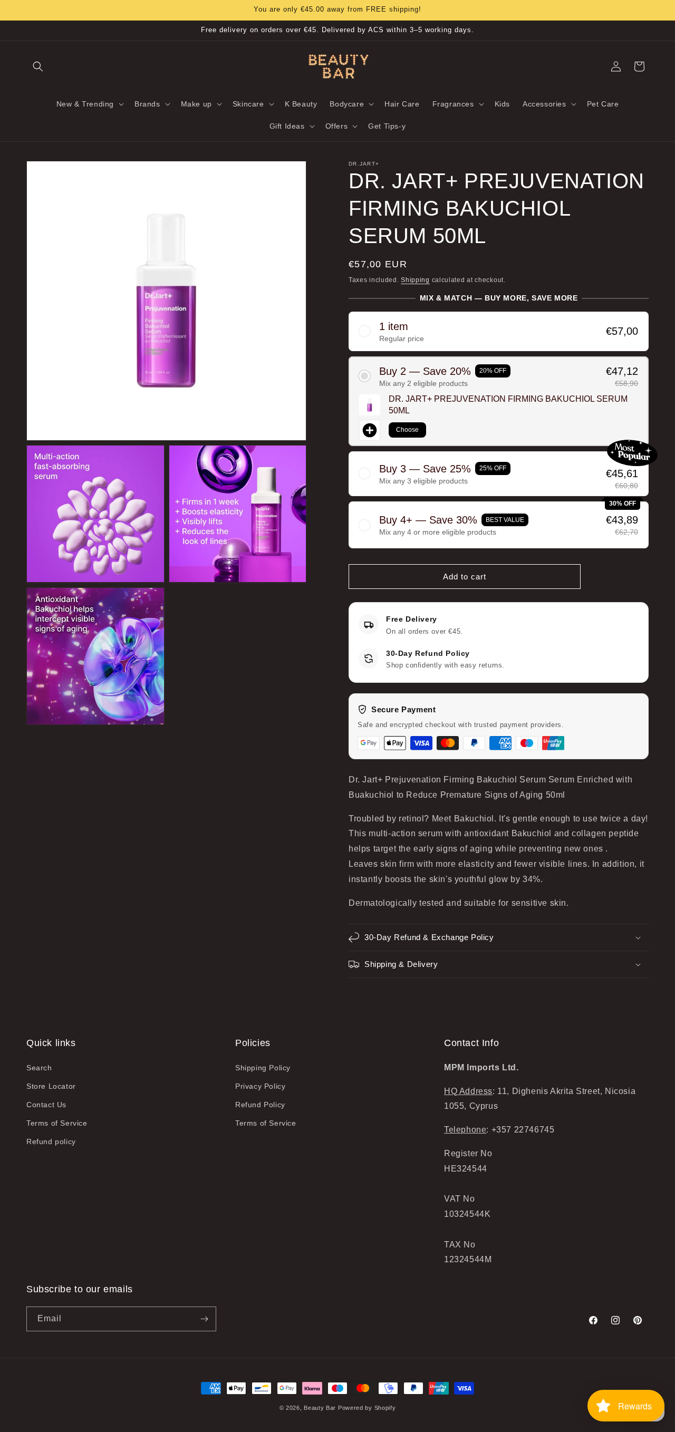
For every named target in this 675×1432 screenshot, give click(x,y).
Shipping (415, 280)
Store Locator (51, 1086)
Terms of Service (57, 1123)
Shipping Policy (263, 1067)
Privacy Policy (260, 1086)
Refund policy (51, 1141)
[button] (38, 66)
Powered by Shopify (367, 1408)
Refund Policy (260, 1104)
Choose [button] (407, 429)
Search (39, 1067)
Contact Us (46, 1104)
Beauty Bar (321, 1408)
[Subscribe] (204, 1319)
